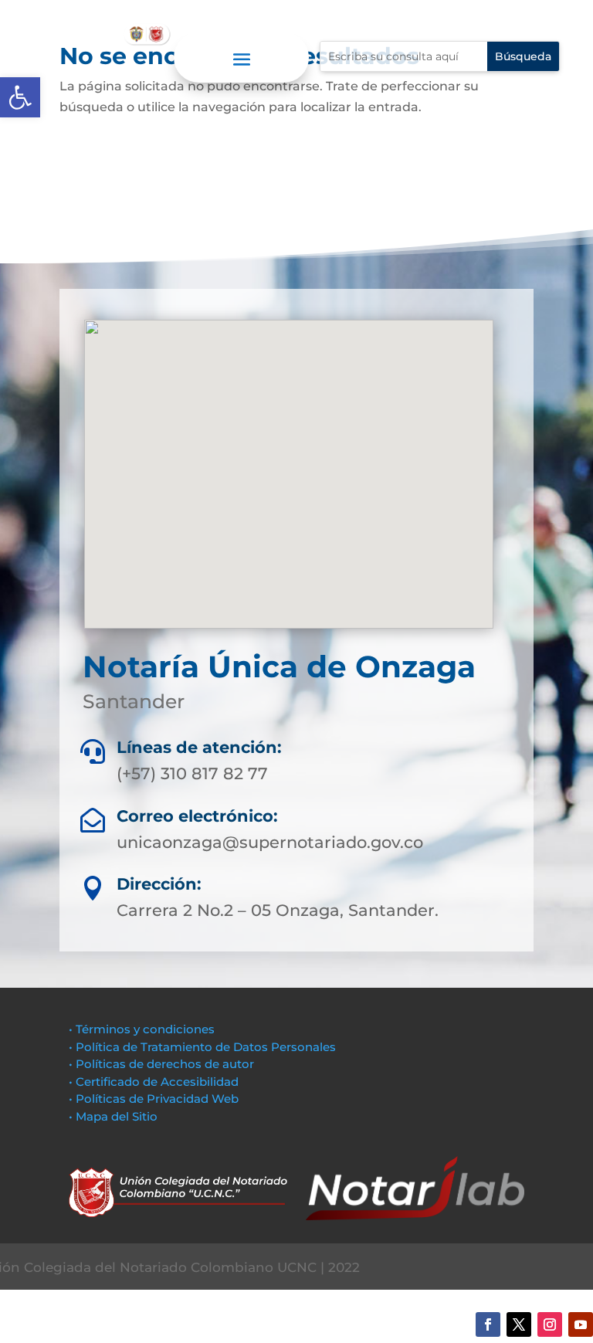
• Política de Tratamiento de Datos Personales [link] (202, 1046)
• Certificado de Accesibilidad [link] (154, 1081)
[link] (20, 97)
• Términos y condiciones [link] (142, 1029)
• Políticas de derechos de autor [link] (161, 1063)
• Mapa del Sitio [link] (115, 1116)
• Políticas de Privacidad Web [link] (154, 1098)
